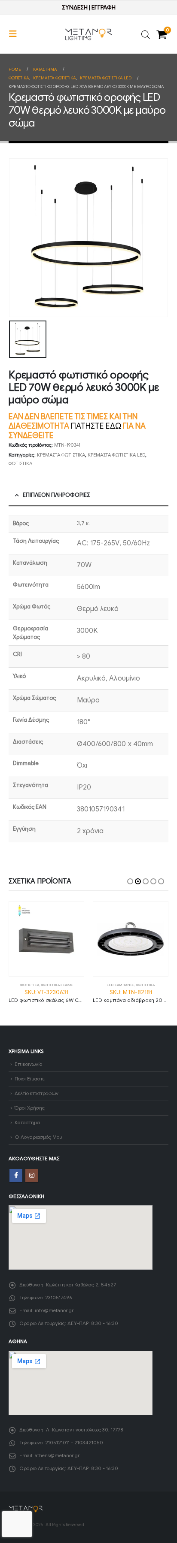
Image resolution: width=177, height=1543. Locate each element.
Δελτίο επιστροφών (36, 1093)
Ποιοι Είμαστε (30, 1079)
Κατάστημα (27, 1122)
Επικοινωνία (29, 1064)
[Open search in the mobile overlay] (145, 34)
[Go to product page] (46, 939)
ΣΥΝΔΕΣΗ (75, 7)
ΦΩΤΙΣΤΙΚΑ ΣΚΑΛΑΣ (57, 985)
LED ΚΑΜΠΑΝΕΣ (120, 985)
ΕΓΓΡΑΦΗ (104, 7)
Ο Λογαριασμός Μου (38, 1137)
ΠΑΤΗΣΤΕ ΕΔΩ (96, 426)
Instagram (31, 1175)
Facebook (15, 1175)
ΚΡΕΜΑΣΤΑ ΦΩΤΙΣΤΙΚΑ (61, 455)
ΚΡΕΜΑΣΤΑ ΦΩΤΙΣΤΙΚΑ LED (116, 455)
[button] (15, 34)
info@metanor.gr (54, 1310)
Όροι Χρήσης (30, 1108)
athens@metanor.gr (57, 1455)
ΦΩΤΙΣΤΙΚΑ (20, 463)
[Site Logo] (88, 34)
